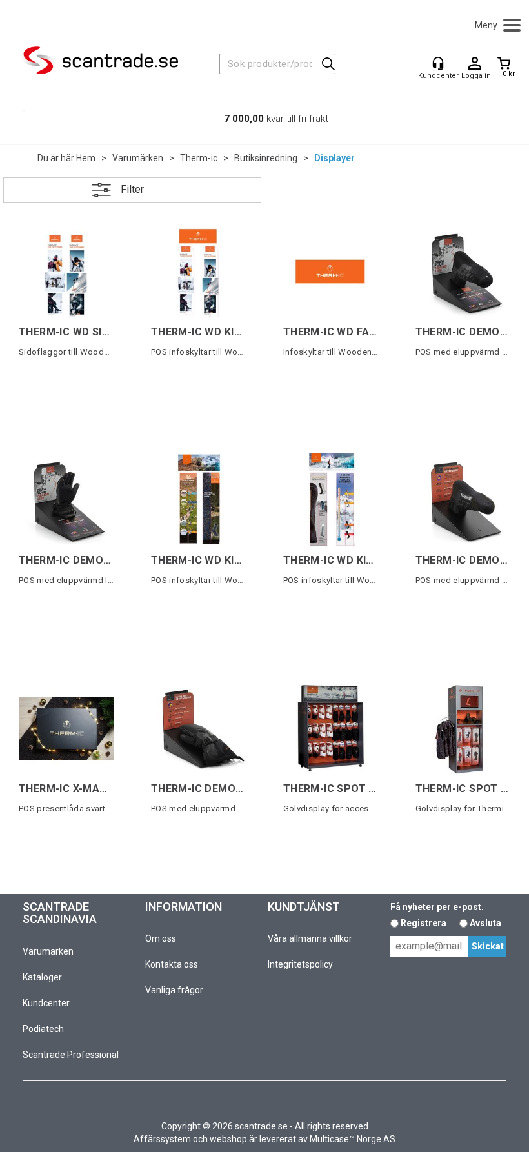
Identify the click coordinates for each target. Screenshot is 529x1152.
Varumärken (137, 158)
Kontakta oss (171, 964)
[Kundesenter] (438, 63)
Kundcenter (46, 1003)
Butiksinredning (265, 158)
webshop (228, 1139)
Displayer (334, 158)
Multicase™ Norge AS (352, 1139)
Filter (132, 189)
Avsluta (485, 923)
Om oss (160, 938)
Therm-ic (198, 158)
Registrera (423, 923)
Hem (85, 158)
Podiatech (43, 1029)
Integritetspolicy (300, 964)
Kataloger (42, 977)
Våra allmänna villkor (310, 938)
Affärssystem (162, 1139)
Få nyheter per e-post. (437, 907)
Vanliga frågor (174, 990)
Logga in (474, 64)
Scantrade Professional (71, 1054)
